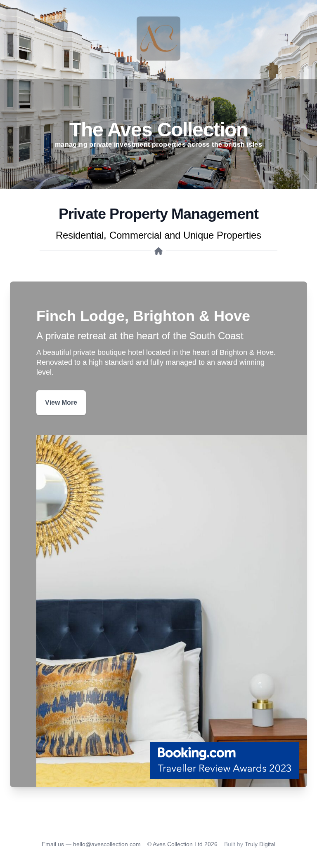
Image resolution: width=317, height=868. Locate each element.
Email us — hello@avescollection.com (91, 844)
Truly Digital (260, 844)
